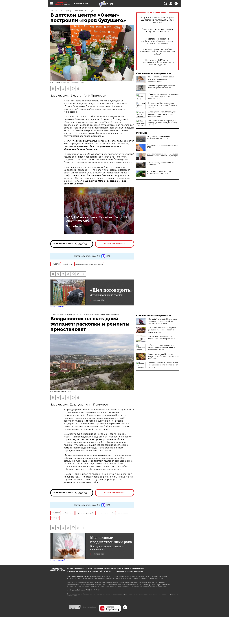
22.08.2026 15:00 (56, 314)
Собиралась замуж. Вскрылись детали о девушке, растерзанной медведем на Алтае (161, 347)
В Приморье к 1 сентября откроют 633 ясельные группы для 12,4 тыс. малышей (157, 20)
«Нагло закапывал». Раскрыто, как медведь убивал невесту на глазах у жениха (162, 123)
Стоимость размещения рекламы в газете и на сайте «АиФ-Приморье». (116, 569)
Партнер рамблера (89, 607)
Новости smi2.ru (59, 306)
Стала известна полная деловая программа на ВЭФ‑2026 (157, 30)
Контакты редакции (75, 569)
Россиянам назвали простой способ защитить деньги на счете (162, 172)
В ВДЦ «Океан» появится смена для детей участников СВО (96, 219)
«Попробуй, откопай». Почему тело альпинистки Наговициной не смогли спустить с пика (162, 321)
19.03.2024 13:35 (56, 11)
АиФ (69, 391)
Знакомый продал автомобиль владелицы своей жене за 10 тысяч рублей (157, 51)
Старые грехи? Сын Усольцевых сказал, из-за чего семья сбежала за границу (162, 105)
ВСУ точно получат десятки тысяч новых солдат (161, 163)
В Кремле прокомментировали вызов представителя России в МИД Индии (162, 155)
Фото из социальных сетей (73, 82)
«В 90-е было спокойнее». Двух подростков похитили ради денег (162, 337)
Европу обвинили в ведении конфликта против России (158, 137)
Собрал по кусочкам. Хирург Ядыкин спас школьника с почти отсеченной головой (163, 365)
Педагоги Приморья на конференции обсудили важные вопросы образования (157, 41)
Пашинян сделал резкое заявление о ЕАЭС (162, 146)
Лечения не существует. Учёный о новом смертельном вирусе (161, 87)
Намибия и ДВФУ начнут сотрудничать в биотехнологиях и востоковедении (157, 62)
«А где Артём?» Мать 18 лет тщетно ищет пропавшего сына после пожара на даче (162, 114)
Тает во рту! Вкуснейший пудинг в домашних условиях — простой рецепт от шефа (162, 330)
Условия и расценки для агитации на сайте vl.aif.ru (89, 571)
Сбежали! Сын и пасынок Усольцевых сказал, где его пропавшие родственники (163, 96)
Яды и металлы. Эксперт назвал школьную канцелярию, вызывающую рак (161, 79)
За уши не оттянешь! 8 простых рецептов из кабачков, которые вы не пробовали (163, 356)
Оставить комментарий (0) (114, 244)
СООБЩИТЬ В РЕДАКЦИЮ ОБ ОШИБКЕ (128, 571)
